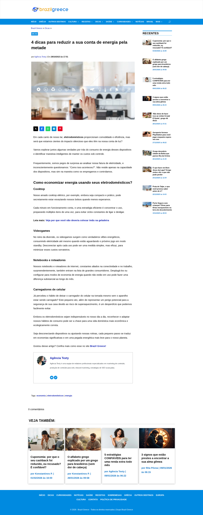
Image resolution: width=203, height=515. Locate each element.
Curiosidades (124, 22)
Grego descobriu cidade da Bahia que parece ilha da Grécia (161, 153)
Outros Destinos (57, 22)
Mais (158, 22)
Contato (93, 499)
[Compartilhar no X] (35, 128)
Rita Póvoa (152, 468)
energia (68, 396)
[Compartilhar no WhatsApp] (48, 128)
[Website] (55, 377)
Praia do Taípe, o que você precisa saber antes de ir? (161, 188)
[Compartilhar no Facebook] (41, 128)
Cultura (72, 22)
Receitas (86, 22)
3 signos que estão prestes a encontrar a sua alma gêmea (161, 99)
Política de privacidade (113, 499)
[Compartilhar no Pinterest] (60, 128)
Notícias (140, 22)
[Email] (51, 377)
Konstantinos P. (44, 473)
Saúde (109, 22)
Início (33, 22)
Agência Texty (40, 57)
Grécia (42, 22)
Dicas (98, 22)
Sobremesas (115, 495)
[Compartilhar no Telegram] (54, 128)
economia (41, 396)
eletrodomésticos (55, 396)
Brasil (150, 22)
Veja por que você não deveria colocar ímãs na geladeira (77, 220)
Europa (160, 495)
